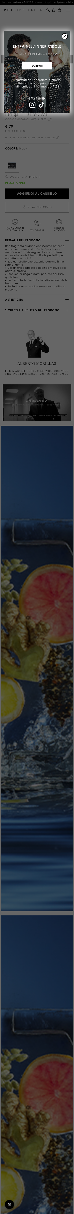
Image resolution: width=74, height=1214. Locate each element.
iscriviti (37, 65)
